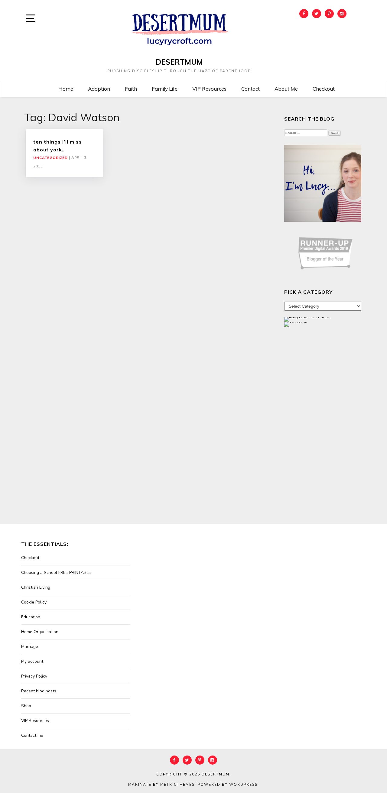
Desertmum (179, 61)
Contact (250, 89)
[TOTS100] (295, 324)
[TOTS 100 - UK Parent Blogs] (309, 319)
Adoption (99, 89)
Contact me (32, 735)
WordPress (243, 784)
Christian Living (35, 587)
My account (32, 661)
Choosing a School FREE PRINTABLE (56, 572)
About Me (286, 89)
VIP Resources (209, 89)
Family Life (164, 89)
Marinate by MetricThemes (161, 784)
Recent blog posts (38, 691)
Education (30, 617)
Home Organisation (39, 632)
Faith (131, 89)
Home (65, 89)
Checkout (324, 89)
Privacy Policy (34, 676)
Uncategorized (50, 157)
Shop (26, 706)
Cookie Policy (34, 602)
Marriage (29, 646)
